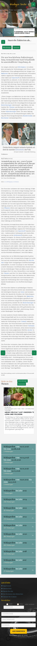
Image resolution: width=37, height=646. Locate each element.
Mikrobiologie (7, 47)
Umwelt (23, 322)
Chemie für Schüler (10, 597)
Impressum (7, 586)
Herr (10, 604)
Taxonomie (16, 47)
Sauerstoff (15, 78)
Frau (21, 604)
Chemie (11, 107)
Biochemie (5, 118)
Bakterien (4, 74)
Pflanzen (7, 208)
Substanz (31, 326)
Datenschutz (7, 589)
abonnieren (18, 631)
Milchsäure (22, 67)
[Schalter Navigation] (33, 4)
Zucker (30, 330)
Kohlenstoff (18, 235)
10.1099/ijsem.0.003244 (11, 182)
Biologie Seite (18, 4)
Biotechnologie (6, 105)
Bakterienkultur (19, 149)
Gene (22, 292)
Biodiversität (27, 116)
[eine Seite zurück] (3, 352)
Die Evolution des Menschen (13, 594)
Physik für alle (8, 591)
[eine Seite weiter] (34, 352)
